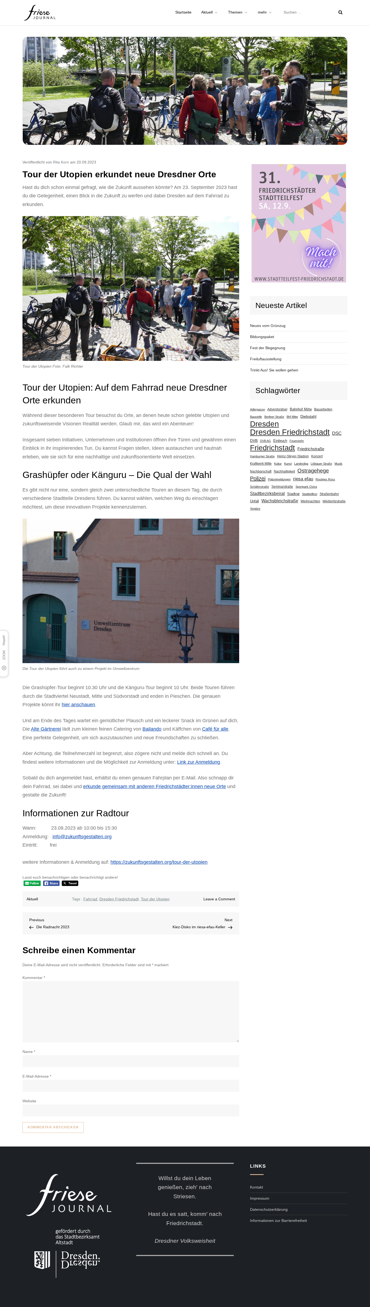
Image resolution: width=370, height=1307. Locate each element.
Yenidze (255, 508)
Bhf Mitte (292, 416)
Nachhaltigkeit (284, 471)
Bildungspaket (262, 337)
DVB (254, 440)
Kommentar (33, 977)
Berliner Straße (274, 416)
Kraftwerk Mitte (261, 463)
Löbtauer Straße (321, 463)
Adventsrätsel (277, 409)
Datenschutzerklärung (269, 1209)
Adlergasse (257, 409)
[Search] (340, 12)
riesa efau (303, 478)
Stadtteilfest (309, 494)
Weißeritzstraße (334, 501)
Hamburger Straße (262, 456)
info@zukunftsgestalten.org (82, 836)
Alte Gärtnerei (46, 729)
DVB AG (265, 440)
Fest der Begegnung (267, 348)
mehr (262, 12)
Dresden (264, 423)
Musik (338, 463)
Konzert (317, 456)
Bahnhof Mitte (301, 409)
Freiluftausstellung (265, 359)
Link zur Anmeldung (198, 762)
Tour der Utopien (155, 899)
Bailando (151, 729)
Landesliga (301, 463)
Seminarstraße (282, 486)
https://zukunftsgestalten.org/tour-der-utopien (159, 862)
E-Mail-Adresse (36, 1076)
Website (29, 1101)
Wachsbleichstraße (279, 501)
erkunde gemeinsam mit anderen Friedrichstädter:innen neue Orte (154, 786)
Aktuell (207, 12)
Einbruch (280, 441)
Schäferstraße (259, 486)
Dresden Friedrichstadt (119, 899)
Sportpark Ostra (306, 486)
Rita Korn (61, 162)
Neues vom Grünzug (267, 325)
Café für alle (215, 729)
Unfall (254, 501)
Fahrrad (90, 899)
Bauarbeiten (323, 409)
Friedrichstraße (310, 449)
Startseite (183, 12)
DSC (337, 433)
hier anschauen (78, 704)
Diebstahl (308, 416)
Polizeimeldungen (279, 479)
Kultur (278, 463)
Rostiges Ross (325, 479)
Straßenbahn (329, 494)
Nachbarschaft (260, 471)
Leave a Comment (219, 899)
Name (28, 1051)
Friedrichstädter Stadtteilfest (298, 223)
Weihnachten (310, 501)
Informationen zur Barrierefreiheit (278, 1220)
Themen (235, 12)
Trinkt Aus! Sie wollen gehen (274, 370)
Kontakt (256, 1187)
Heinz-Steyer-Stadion (293, 456)
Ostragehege (313, 471)
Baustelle (256, 416)
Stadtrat (293, 494)
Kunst (288, 463)
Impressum (259, 1198)
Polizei (257, 478)
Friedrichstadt (272, 447)
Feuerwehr (297, 440)
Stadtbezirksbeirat (267, 493)
